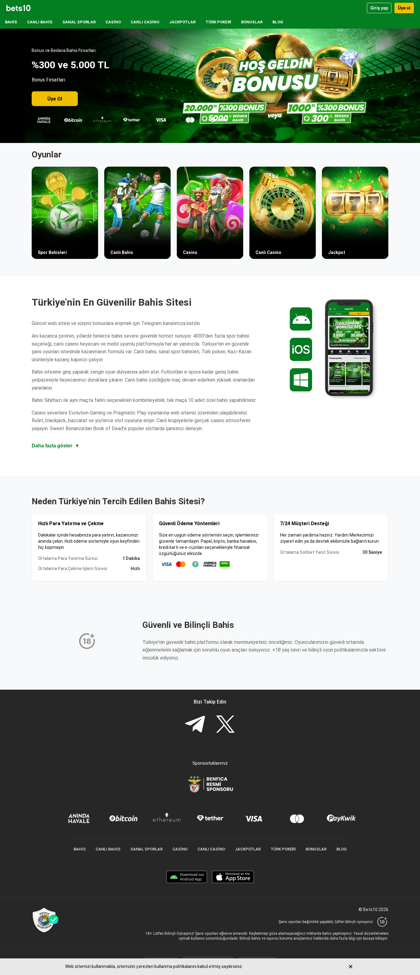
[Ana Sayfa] (18, 8)
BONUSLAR (252, 22)
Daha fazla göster (56, 445)
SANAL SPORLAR (79, 22)
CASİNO (113, 22)
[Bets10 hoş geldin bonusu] (210, 86)
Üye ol (404, 8)
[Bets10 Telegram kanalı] (195, 725)
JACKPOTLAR (182, 22)
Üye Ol (54, 99)
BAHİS (11, 22)
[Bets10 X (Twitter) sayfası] (225, 725)
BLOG (277, 22)
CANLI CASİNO (145, 22)
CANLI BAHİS (40, 22)
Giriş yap (379, 8)
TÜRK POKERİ (218, 22)
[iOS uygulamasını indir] (233, 878)
